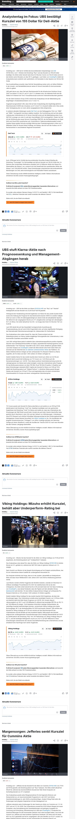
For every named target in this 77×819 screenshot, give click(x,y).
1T (9, 141)
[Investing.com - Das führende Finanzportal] (8, 1)
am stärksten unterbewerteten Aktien (36, 350)
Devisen (54, 6)
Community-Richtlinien (7, 234)
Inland (63, 6)
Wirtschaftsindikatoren (42, 6)
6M (17, 141)
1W (11, 141)
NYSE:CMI (52, 786)
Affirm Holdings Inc (40, 418)
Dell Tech (34, 111)
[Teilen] (54, 26)
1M (14, 141)
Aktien (25, 6)
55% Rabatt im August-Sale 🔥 (45, 1)
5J (22, 141)
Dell (54, 71)
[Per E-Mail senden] (30, 211)
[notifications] (71, 1)
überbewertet (10, 591)
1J (19, 141)
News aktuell (6, 6)
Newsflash (20, 6)
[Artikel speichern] (58, 26)
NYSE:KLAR (39, 308)
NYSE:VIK (53, 563)
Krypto (50, 6)
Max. (25, 141)
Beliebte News (14, 6)
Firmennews (68, 6)
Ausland (58, 6)
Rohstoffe (30, 6)
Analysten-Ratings (14, 24)
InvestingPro (53, 77)
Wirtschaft (35, 6)
